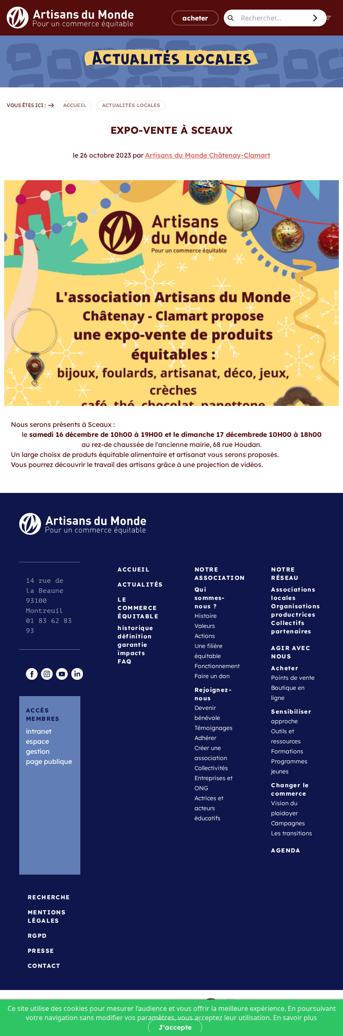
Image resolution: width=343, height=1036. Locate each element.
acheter (195, 18)
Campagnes (288, 823)
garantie (132, 644)
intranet (38, 731)
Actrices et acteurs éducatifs (209, 808)
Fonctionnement (217, 666)
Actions (205, 636)
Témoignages (214, 728)
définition (135, 636)
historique (135, 628)
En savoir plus (295, 1017)
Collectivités (211, 768)
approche (284, 721)
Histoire (206, 616)
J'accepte (175, 1027)
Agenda (285, 850)
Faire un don (212, 676)
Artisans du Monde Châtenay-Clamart (207, 155)
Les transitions (291, 833)
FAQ (124, 661)
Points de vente (293, 677)
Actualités (140, 584)
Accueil (134, 569)
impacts (131, 653)
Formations (287, 751)
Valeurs (205, 626)
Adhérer (205, 738)
